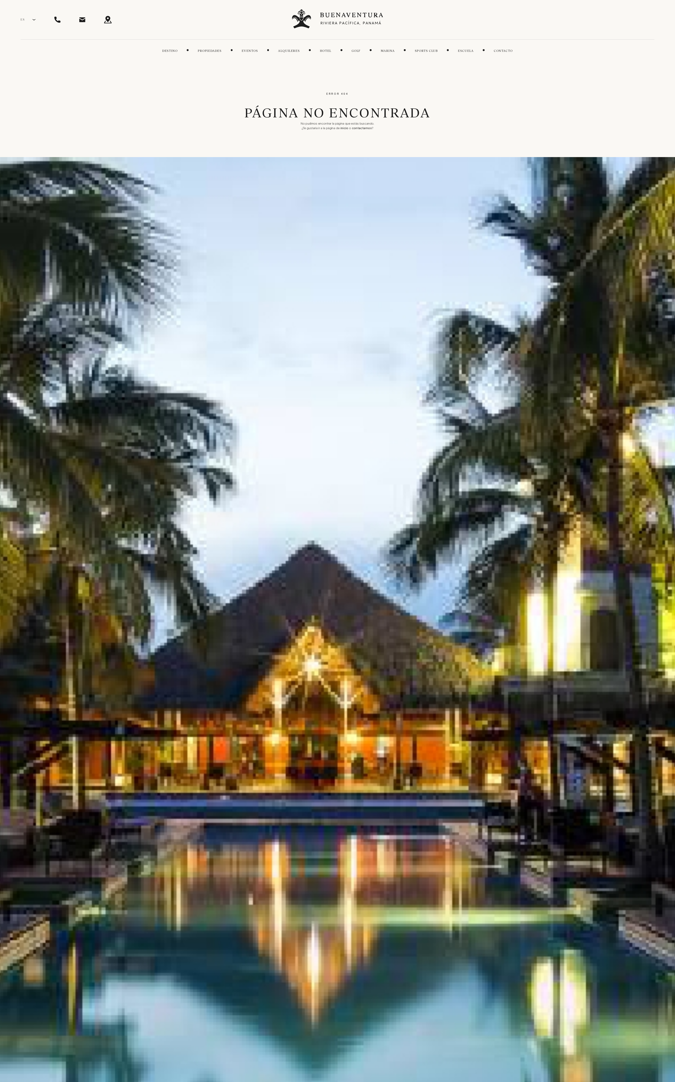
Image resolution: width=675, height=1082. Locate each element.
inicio (344, 128)
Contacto (503, 51)
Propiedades (210, 51)
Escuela (466, 51)
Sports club (426, 51)
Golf (356, 51)
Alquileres (289, 51)
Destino (170, 51)
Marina (388, 51)
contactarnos (362, 128)
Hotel (325, 51)
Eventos (250, 51)
